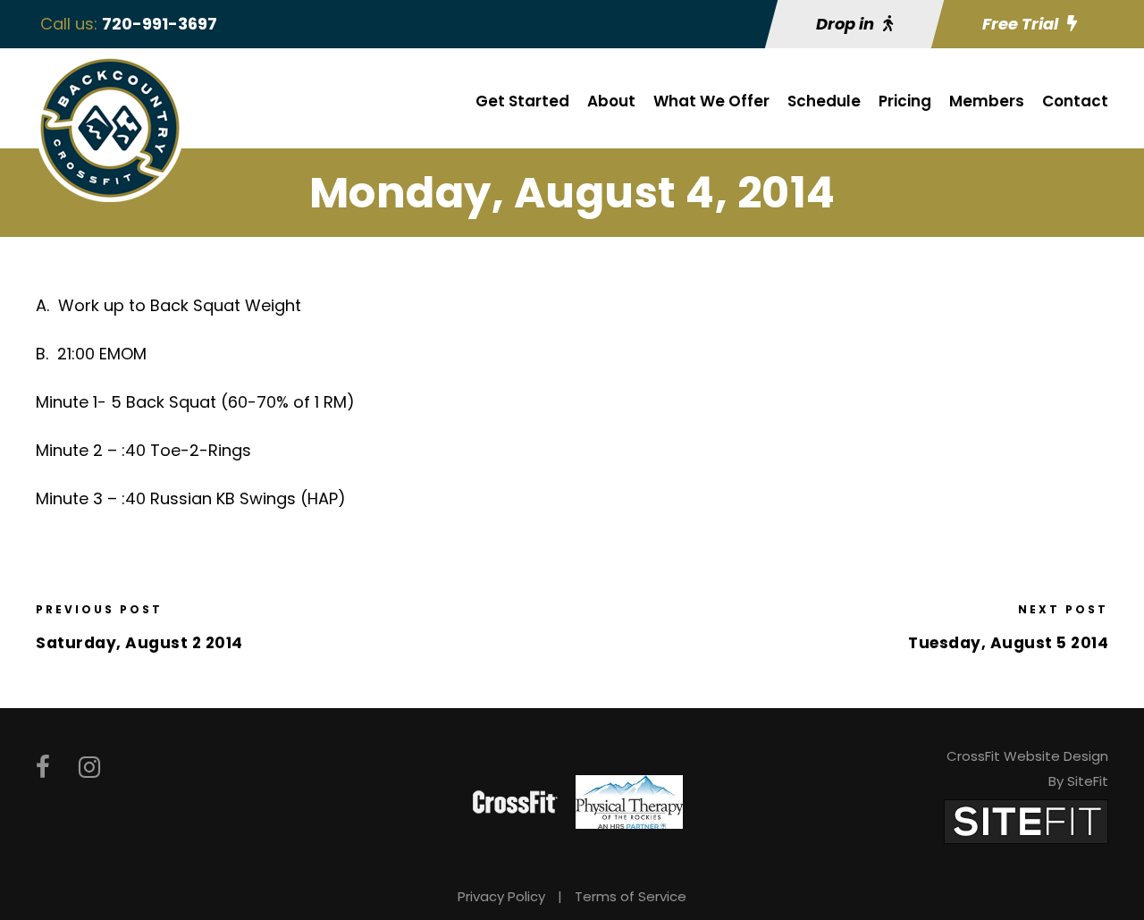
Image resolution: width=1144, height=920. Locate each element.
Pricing (905, 101)
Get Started (522, 101)
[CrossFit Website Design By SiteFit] (1026, 820)
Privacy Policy (501, 896)
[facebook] (43, 767)
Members (986, 101)
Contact (1075, 101)
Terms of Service (630, 896)
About (611, 101)
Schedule (824, 101)
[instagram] (89, 767)
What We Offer (711, 101)
